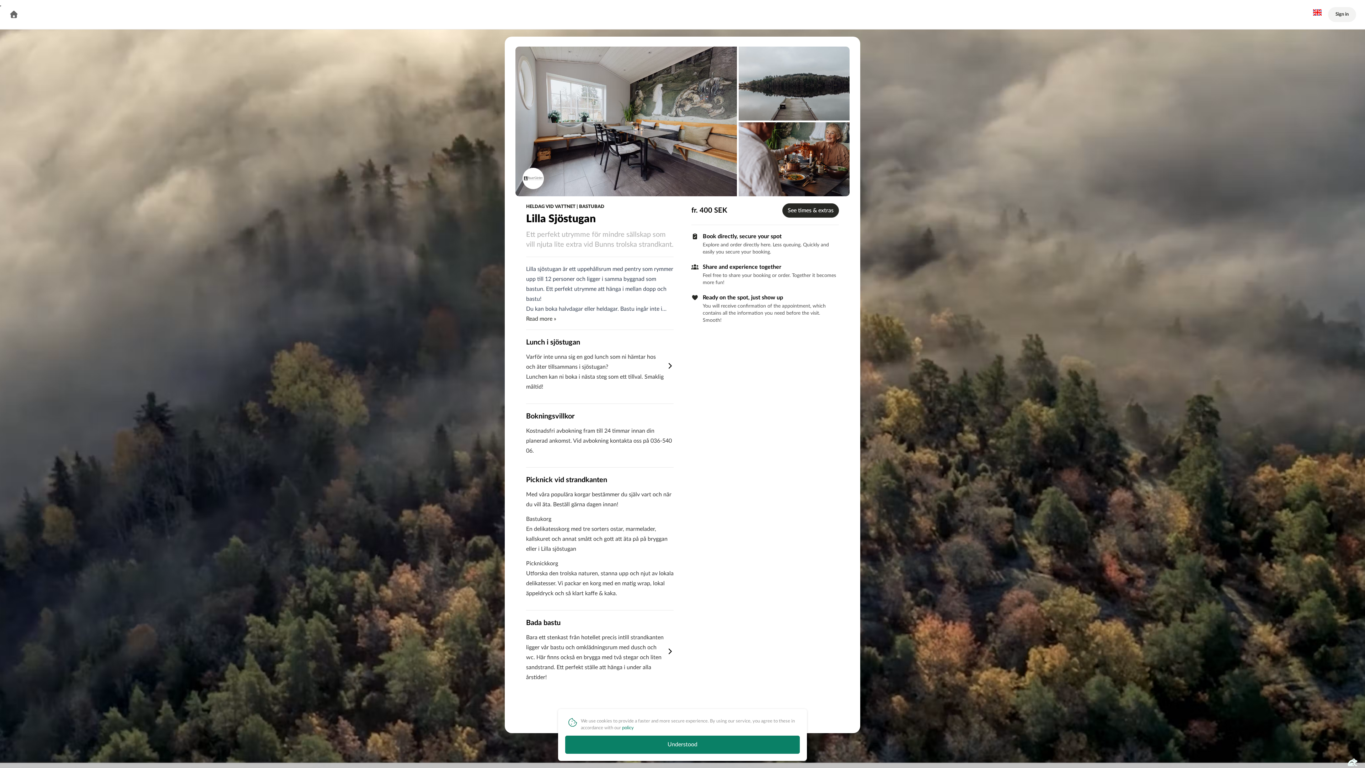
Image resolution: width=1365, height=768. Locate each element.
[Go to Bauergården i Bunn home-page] (14, 14)
